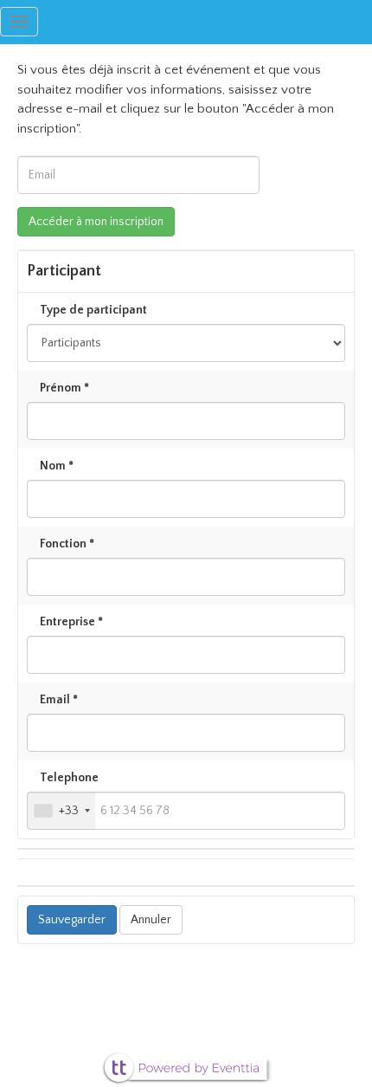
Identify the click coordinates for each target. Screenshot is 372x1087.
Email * (59, 700)
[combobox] (61, 811)
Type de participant (93, 310)
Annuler (151, 920)
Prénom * (64, 388)
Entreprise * (71, 622)
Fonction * (67, 544)
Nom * (57, 466)
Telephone (69, 778)
